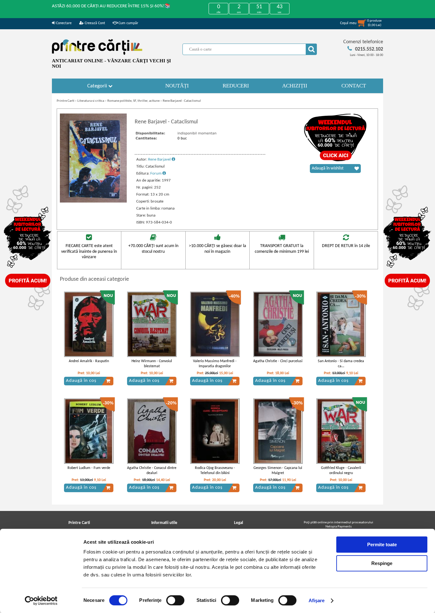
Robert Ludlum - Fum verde (89, 468)
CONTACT (353, 86)
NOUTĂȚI (177, 86)
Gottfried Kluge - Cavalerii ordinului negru (341, 470)
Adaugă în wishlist (328, 168)
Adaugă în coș (81, 380)
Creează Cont (94, 23)
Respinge (381, 563)
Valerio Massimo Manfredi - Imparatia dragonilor (215, 363)
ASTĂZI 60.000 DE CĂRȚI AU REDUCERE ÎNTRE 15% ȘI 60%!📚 (111, 6)
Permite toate (382, 544)
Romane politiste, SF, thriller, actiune (133, 101)
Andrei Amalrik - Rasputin (89, 361)
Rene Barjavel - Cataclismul (182, 101)
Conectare (63, 23)
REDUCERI (236, 86)
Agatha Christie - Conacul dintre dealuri (151, 470)
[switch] (175, 600)
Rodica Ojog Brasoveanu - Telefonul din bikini (215, 470)
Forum (156, 173)
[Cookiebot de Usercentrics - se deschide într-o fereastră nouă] (41, 600)
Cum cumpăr (128, 23)
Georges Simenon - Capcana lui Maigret (277, 470)
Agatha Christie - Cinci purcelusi (278, 361)
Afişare (317, 600)
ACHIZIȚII (294, 86)
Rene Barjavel (160, 159)
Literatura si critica (90, 101)
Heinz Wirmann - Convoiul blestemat (152, 363)
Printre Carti (65, 101)
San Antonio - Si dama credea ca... (341, 363)
